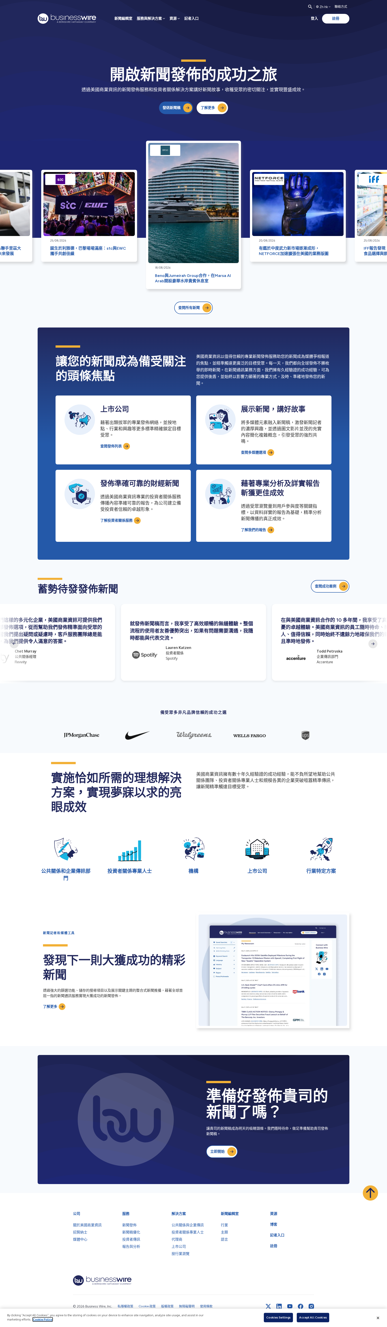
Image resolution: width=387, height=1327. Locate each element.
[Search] (310, 7)
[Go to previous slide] (14, 643)
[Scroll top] (370, 1193)
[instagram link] (311, 1306)
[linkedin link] (279, 1306)
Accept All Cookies (313, 1317)
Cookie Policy (42, 1319)
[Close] (378, 1318)
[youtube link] (289, 1306)
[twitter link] (268, 1306)
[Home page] (67, 18)
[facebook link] (300, 1306)
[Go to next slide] (372, 643)
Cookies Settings (278, 1317)
